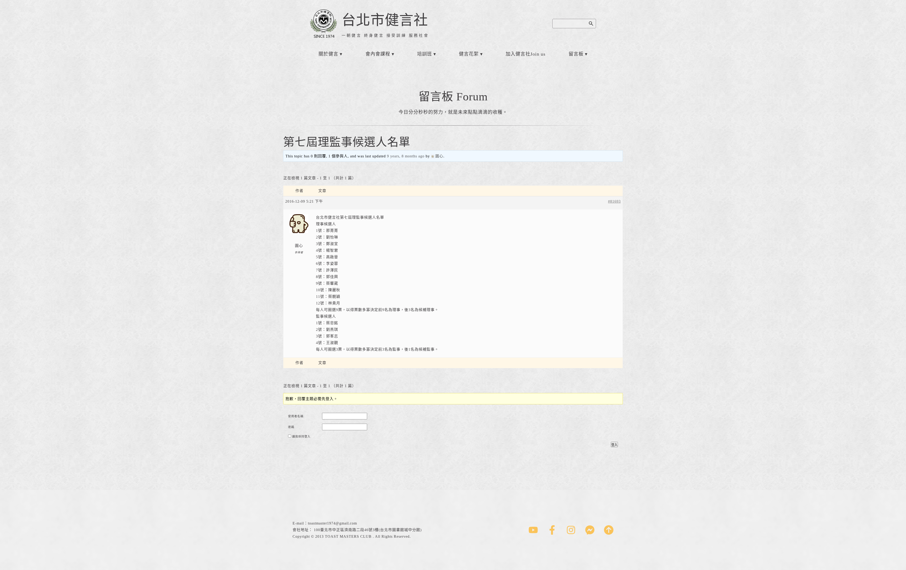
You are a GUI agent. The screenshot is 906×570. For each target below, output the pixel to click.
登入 (614, 445)
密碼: (291, 427)
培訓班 (424, 54)
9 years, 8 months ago (405, 156)
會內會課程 (377, 54)
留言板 (576, 54)
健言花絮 (469, 54)
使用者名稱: (296, 416)
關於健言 (328, 54)
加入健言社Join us (525, 54)
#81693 (614, 201)
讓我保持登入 (301, 436)
